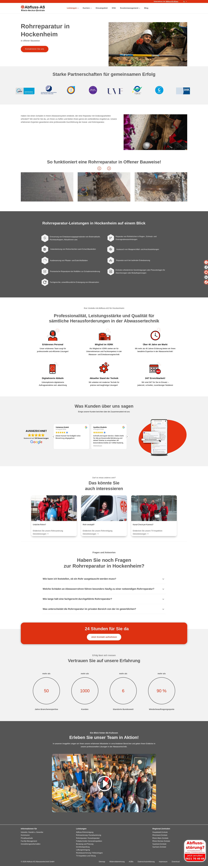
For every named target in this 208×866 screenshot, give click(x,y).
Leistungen (72, 8)
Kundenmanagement (129, 8)
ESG (114, 8)
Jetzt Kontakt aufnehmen (104, 637)
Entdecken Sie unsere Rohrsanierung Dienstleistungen (48, 532)
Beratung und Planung (84, 844)
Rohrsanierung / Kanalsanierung (88, 835)
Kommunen (25, 835)
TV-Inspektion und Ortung (86, 856)
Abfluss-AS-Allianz (172, 1)
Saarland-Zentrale (159, 844)
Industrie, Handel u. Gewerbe (32, 832)
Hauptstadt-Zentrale (160, 832)
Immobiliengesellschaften (30, 844)
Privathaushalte (27, 838)
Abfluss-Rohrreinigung (84, 832)
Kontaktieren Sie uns (34, 49)
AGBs (131, 862)
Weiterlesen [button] (60, 446)
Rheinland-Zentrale (159, 835)
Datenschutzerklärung (146, 862)
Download (176, 862)
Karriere (86, 8)
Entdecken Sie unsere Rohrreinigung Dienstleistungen (97, 532)
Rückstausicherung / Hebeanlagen (89, 853)
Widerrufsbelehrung (117, 862)
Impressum (163, 862)
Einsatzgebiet (102, 8)
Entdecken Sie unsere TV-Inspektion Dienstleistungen (147, 532)
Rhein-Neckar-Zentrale (161, 841)
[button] (109, 168)
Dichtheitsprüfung (83, 847)
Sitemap (102, 862)
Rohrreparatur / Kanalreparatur (88, 838)
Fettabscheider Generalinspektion (89, 841)
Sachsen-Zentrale (159, 847)
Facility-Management (29, 841)
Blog (146, 8)
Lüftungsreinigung (83, 850)
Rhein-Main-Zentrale (160, 838)
